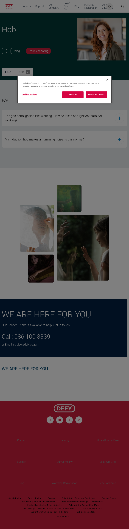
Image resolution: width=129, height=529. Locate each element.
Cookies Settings (29, 94)
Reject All (73, 94)
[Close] (107, 79)
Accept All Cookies (96, 94)
